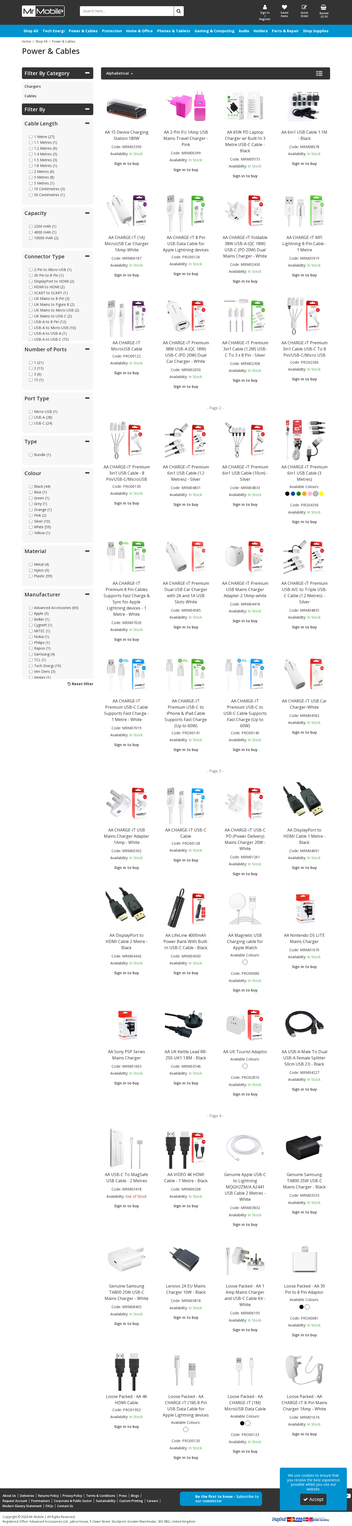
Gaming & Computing (214, 30)
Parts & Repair (285, 30)
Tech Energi (54, 30)
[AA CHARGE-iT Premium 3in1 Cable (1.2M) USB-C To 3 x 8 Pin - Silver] (245, 315)
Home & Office (139, 30)
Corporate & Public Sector (73, 1501)
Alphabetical (118, 73)
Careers (152, 1501)
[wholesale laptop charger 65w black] (245, 104)
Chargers (32, 86)
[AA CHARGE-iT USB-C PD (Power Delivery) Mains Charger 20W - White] (245, 802)
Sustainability (105, 1501)
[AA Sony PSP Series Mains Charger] (126, 1024)
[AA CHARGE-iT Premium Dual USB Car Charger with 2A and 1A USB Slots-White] (186, 556)
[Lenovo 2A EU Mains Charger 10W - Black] (186, 1259)
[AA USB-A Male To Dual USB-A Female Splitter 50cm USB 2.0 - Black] (304, 1024)
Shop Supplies (316, 30)
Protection (112, 30)
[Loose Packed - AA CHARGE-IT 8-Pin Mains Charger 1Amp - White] (304, 1369)
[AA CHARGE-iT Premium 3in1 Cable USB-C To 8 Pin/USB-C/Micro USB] (304, 315)
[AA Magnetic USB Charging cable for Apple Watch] (245, 908)
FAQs (49, 1506)
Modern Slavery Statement (22, 1506)
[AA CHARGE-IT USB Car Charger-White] (304, 673)
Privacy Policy (72, 1496)
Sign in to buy (126, 163)
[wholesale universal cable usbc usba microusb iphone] (186, 439)
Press (123, 1496)
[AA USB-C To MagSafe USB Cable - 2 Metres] (126, 1147)
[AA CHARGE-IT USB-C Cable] (186, 802)
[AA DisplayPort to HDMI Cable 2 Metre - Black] (126, 908)
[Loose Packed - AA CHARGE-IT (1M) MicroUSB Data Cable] (245, 1369)
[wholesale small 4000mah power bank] (186, 908)
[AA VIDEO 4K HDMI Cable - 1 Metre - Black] (186, 1147)
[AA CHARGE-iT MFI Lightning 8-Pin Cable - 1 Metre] (304, 210)
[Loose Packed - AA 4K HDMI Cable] (126, 1369)
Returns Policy (48, 1496)
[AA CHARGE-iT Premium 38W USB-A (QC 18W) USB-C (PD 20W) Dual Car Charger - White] (186, 315)
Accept (316, 1499)
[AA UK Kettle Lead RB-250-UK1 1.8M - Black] (186, 1024)
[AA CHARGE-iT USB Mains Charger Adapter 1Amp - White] (126, 802)
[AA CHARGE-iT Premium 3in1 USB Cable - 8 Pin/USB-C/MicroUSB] (126, 439)
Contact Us (65, 1506)
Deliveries (27, 1496)
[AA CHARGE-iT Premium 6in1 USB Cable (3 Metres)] (304, 439)
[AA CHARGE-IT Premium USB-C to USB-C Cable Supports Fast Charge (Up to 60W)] (245, 673)
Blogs (135, 1496)
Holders (261, 30)
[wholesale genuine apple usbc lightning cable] (245, 1147)
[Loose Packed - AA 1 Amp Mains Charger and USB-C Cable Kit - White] (245, 1259)
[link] (347, 1496)
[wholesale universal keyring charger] (245, 439)
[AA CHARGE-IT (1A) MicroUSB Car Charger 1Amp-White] (126, 210)
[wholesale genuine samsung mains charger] (126, 1259)
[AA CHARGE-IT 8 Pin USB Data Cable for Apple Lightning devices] (186, 210)
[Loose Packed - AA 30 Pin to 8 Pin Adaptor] (304, 1259)
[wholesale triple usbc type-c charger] (304, 556)
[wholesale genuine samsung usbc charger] (304, 1147)
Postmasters (40, 1501)
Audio (244, 30)
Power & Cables (83, 30)
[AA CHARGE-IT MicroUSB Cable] (126, 315)
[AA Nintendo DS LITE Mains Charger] (304, 908)
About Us (9, 1496)
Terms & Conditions (100, 1496)
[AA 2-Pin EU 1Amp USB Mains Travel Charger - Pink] (186, 104)
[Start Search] (179, 11)
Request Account (15, 1501)
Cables (30, 95)
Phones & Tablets (173, 30)
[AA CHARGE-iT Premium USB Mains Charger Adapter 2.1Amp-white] (245, 556)
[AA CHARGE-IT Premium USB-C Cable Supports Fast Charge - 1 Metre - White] (126, 673)
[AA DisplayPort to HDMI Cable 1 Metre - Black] (304, 802)
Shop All (30, 30)
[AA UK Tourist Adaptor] (245, 1024)
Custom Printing (131, 1501)
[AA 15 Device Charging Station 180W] (126, 104)
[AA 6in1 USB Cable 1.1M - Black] (304, 104)
